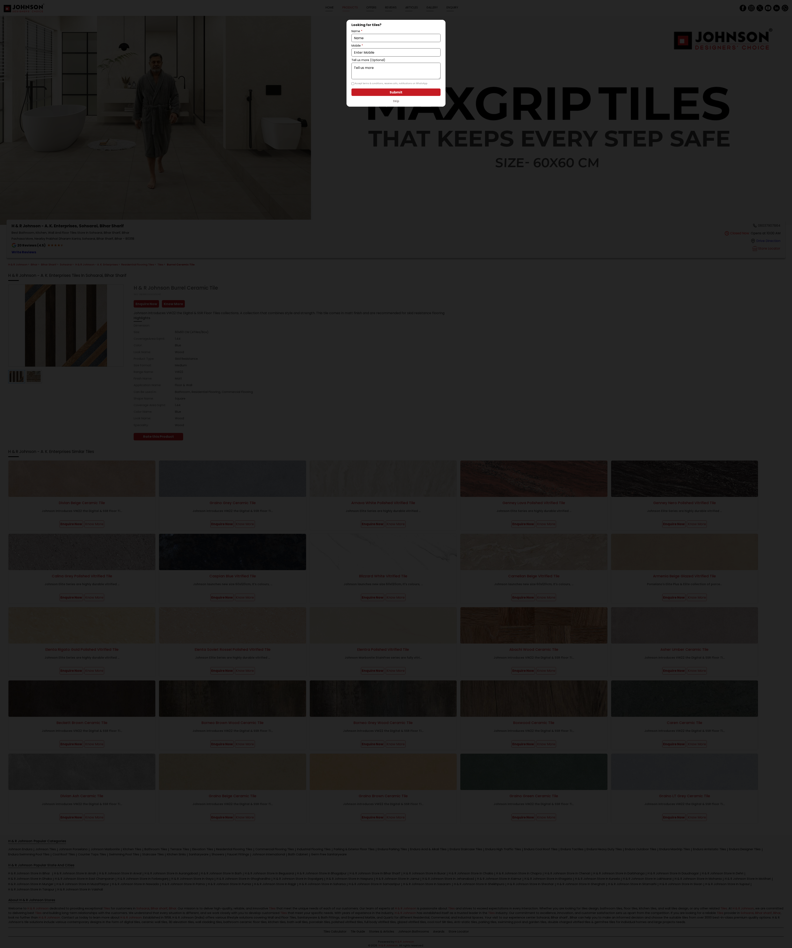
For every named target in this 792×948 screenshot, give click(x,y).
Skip (396, 101)
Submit (396, 92)
